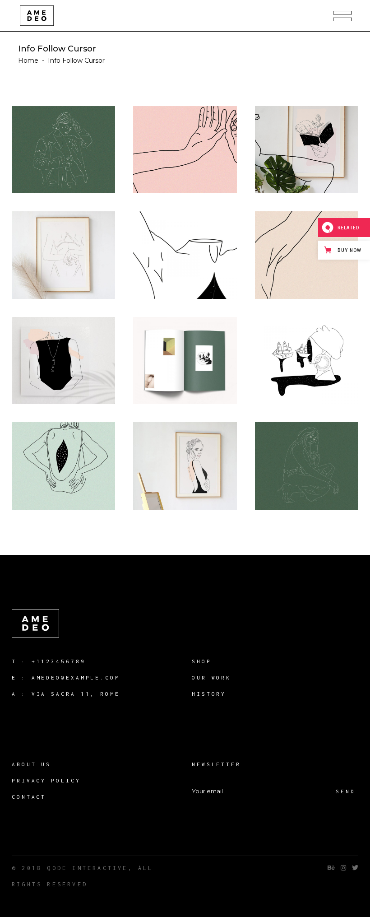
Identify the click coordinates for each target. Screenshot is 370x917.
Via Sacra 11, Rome (76, 694)
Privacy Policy (46, 780)
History (209, 694)
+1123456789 (59, 661)
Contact (29, 797)
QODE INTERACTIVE (87, 868)
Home (28, 60)
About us (31, 764)
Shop (202, 661)
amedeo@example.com (76, 677)
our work (211, 677)
